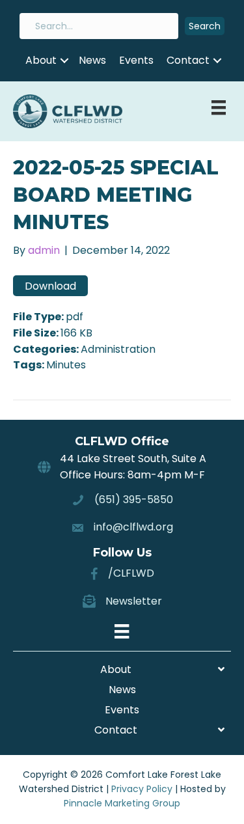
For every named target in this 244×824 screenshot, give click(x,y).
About (41, 60)
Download (50, 286)
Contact (188, 60)
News (92, 60)
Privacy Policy (141, 788)
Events (136, 60)
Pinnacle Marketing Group (122, 803)
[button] (204, 26)
